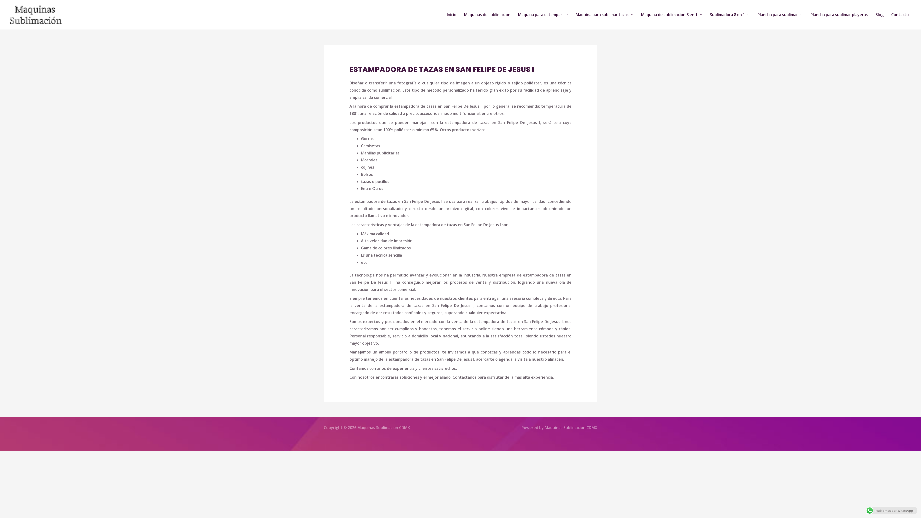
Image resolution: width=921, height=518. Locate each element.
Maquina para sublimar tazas (602, 14)
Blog (879, 14)
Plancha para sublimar (777, 14)
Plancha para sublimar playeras (839, 14)
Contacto (900, 14)
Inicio (451, 14)
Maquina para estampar (540, 14)
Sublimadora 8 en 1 (727, 14)
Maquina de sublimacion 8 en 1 (669, 14)
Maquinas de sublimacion (487, 14)
